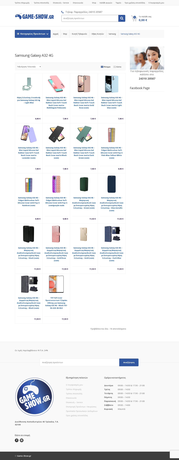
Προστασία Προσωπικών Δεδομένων (82, 411)
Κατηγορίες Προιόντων (33, 33)
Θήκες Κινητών (98, 33)
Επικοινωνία (78, 3)
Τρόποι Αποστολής (41, 3)
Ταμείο (118, 3)
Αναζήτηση (128, 362)
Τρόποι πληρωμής (22, 3)
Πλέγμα (106, 67)
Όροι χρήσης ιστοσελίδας (135, 3)
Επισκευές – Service (61, 3)
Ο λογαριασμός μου (156, 3)
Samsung (112, 33)
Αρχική (55, 33)
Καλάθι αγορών (106, 3)
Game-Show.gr (24, 456)
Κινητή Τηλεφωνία (79, 33)
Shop (94, 3)
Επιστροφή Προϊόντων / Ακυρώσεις (81, 406)
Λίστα (118, 67)
